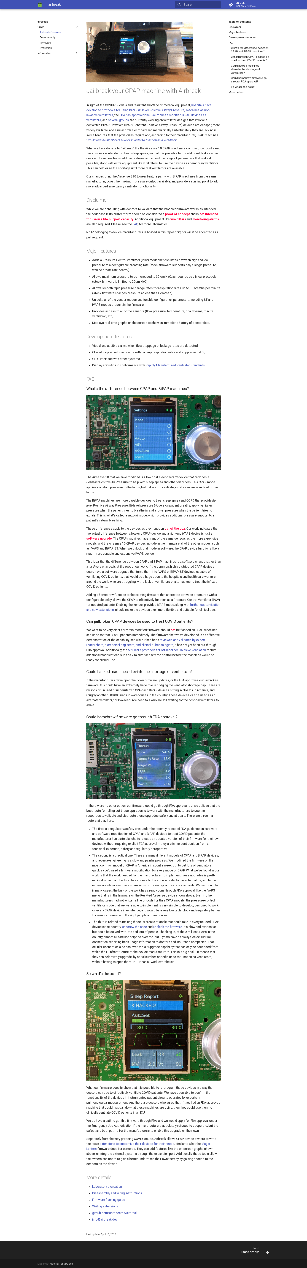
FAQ (230, 42)
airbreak (42, 21)
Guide (40, 27)
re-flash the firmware (167, 927)
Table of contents (239, 21)
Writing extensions (105, 1206)
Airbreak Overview (50, 32)
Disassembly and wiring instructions (117, 1193)
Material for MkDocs (61, 1263)
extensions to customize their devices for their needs (137, 1144)
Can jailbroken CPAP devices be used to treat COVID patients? (250, 58)
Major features (237, 32)
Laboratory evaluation (107, 1186)
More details (236, 92)
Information (44, 53)
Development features (242, 37)
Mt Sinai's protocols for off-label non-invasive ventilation (167, 650)
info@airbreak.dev (104, 1219)
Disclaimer (234, 27)
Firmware (45, 42)
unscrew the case (134, 927)
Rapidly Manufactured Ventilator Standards (175, 365)
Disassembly (47, 37)
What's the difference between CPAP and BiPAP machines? (249, 49)
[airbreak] (40, 5)
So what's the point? (243, 86)
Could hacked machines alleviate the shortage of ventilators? (245, 69)
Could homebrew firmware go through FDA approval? (249, 79)
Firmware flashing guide (108, 1200)
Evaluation (46, 48)
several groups (118, 120)
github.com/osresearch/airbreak (115, 1213)
